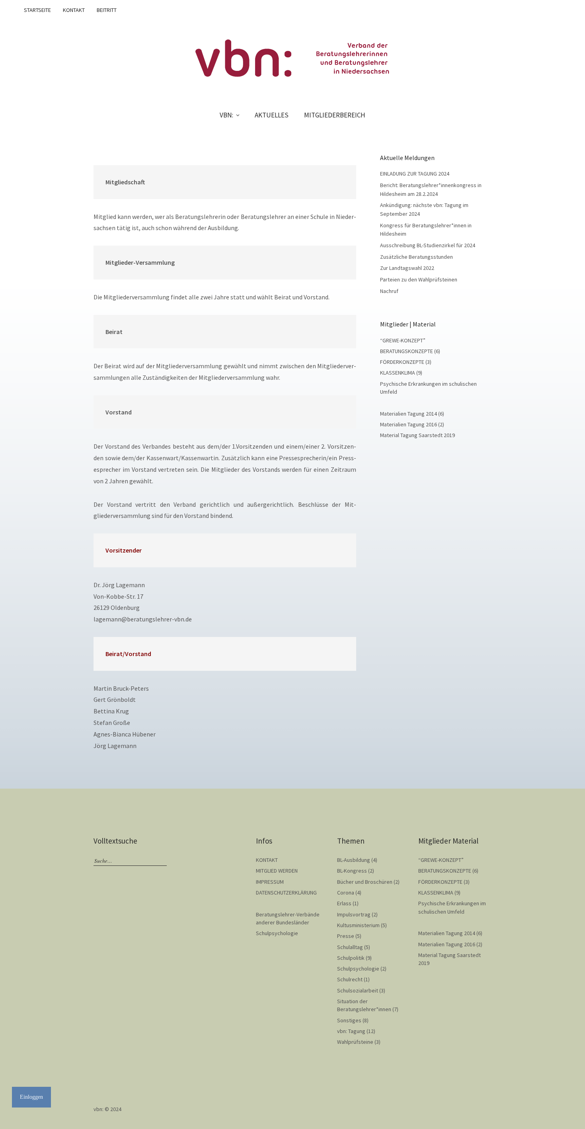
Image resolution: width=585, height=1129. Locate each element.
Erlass (344, 903)
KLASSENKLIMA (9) (401, 372)
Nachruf (389, 291)
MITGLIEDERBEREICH (334, 115)
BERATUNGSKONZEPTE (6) (410, 351)
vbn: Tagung (351, 1031)
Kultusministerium (358, 925)
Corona (345, 892)
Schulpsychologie (277, 933)
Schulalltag (350, 947)
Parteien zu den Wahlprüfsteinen (418, 279)
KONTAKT (74, 10)
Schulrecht (350, 979)
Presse (345, 936)
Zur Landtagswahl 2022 (407, 268)
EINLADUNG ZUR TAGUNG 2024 (414, 173)
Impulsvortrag (353, 914)
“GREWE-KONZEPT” (402, 340)
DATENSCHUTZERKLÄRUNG (286, 892)
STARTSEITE (37, 10)
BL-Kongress (352, 870)
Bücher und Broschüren (364, 881)
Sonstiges (349, 1020)
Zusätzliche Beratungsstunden (416, 256)
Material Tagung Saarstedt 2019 (417, 435)
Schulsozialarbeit (357, 990)
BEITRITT (107, 10)
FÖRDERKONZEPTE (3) (405, 361)
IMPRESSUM (270, 881)
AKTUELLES (272, 115)
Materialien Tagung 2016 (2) (412, 424)
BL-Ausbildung (353, 859)
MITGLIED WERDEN (277, 870)
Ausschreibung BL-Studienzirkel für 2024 (427, 245)
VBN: (226, 115)
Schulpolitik (351, 957)
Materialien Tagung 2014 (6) (412, 413)
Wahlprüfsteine (355, 1041)
